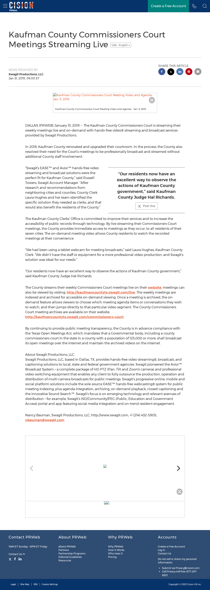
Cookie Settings (50, 584)
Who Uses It (115, 553)
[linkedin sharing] (179, 72)
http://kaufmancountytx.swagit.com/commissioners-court (74, 317)
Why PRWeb (115, 546)
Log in (161, 550)
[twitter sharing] (170, 72)
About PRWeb (67, 546)
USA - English (120, 45)
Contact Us (16, 554)
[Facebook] (15, 559)
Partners (63, 550)
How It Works (116, 550)
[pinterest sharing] (188, 72)
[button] (205, 6)
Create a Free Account (171, 546)
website (154, 287)
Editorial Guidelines (70, 556)
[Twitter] (11, 559)
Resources (64, 560)
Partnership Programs (72, 553)
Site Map (24, 584)
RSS (36, 584)
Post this (149, 206)
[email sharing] (197, 72)
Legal (13, 584)
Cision (190, 584)
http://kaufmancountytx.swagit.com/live (101, 292)
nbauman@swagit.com (44, 420)
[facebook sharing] (161, 72)
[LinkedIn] (20, 559)
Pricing (112, 556)
